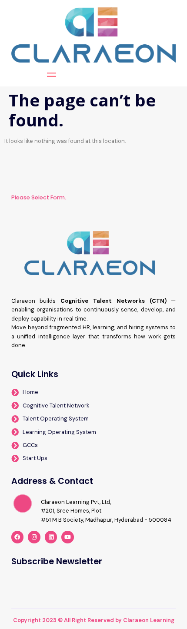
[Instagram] (34, 537)
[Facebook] (17, 537)
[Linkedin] (51, 537)
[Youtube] (67, 537)
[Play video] (22, 503)
